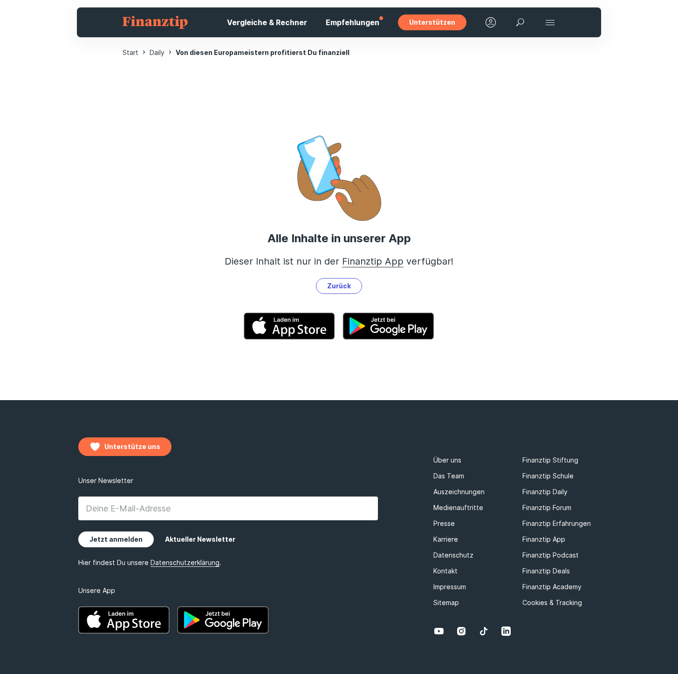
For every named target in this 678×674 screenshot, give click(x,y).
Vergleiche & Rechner (267, 22)
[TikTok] (483, 631)
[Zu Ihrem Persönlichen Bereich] (490, 22)
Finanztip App (373, 261)
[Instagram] (461, 631)
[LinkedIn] (506, 631)
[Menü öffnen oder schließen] (550, 22)
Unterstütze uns (132, 446)
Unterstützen (432, 22)
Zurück (339, 286)
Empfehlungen (352, 22)
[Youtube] (439, 631)
